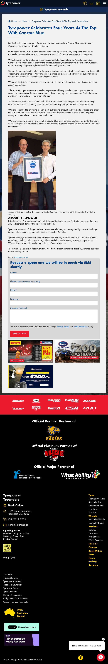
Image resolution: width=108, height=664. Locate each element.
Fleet (91, 554)
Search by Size (95, 502)
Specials (93, 543)
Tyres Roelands (10, 591)
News (92, 557)
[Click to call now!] (85, 3)
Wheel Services (95, 540)
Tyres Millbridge (10, 578)
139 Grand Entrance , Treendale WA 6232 (19, 513)
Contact (93, 547)
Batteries (92, 530)
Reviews (93, 565)
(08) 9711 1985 (17, 519)
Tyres (91, 495)
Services (93, 526)
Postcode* (14, 299)
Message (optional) (19, 308)
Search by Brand (96, 505)
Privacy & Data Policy (19, 659)
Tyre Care (93, 509)
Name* (13, 272)
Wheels (93, 516)
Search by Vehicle (97, 498)
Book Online (95, 550)
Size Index (8, 574)
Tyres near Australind (12, 581)
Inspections (93, 533)
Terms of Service (80, 326)
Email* (13, 290)
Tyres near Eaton (10, 588)
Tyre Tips (92, 512)
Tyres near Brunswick (12, 584)
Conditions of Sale (35, 659)
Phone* (25, 281)
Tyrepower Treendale (56, 9)
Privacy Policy (63, 326)
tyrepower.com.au (21, 257)
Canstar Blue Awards (12, 595)
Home (14, 21)
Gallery (93, 561)
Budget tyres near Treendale (15, 598)
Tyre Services (94, 536)
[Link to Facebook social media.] (80, 657)
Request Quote (19, 333)
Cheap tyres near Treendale (15, 602)
